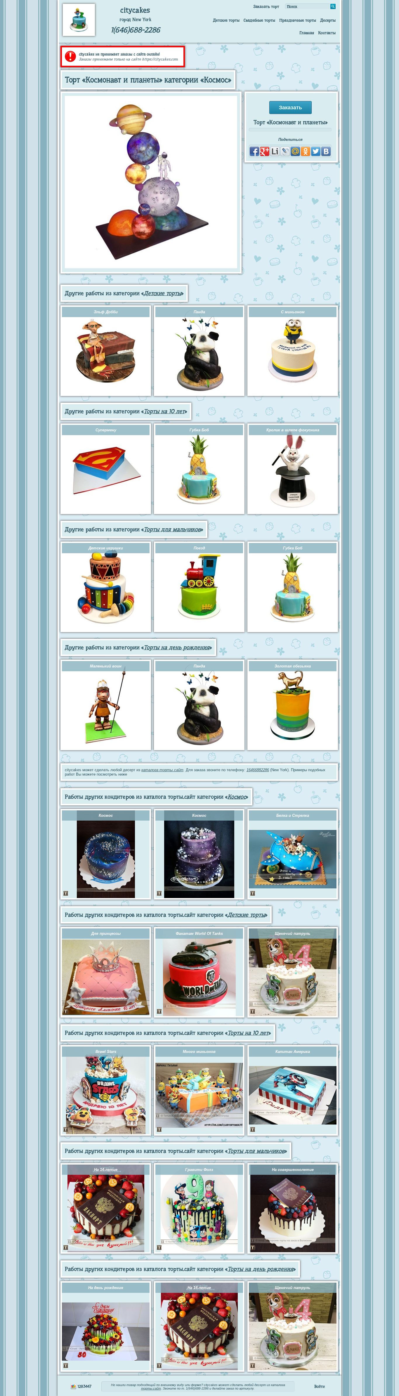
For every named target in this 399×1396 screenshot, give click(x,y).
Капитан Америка (292, 1051)
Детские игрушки (106, 548)
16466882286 (258, 770)
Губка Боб (199, 430)
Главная (306, 32)
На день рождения (105, 1288)
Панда (199, 312)
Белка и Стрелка (292, 815)
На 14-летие (105, 1169)
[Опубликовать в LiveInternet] (275, 151)
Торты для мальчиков (172, 529)
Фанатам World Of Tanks (199, 933)
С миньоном (293, 312)
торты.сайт (151, 1388)
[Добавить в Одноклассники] (305, 151)
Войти (319, 1386)
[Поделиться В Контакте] (326, 151)
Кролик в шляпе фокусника (292, 430)
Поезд (199, 548)
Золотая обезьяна (293, 666)
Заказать (290, 107)
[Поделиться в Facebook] (254, 151)
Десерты (328, 20)
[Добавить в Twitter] (315, 151)
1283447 (84, 1386)
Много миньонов (199, 1051)
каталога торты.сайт (162, 770)
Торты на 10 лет (164, 411)
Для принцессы (106, 933)
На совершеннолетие (293, 1169)
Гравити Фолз (199, 1169)
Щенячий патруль (292, 933)
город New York (135, 19)
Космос (237, 796)
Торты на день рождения (176, 647)
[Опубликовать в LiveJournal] (285, 151)
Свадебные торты (259, 20)
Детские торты (226, 20)
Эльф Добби (106, 312)
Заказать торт (266, 6)
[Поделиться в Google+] (264, 151)
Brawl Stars (106, 1051)
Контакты (327, 32)
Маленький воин (106, 666)
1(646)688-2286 (135, 30)
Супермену (106, 430)
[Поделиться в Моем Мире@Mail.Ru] (295, 151)
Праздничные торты (297, 20)
